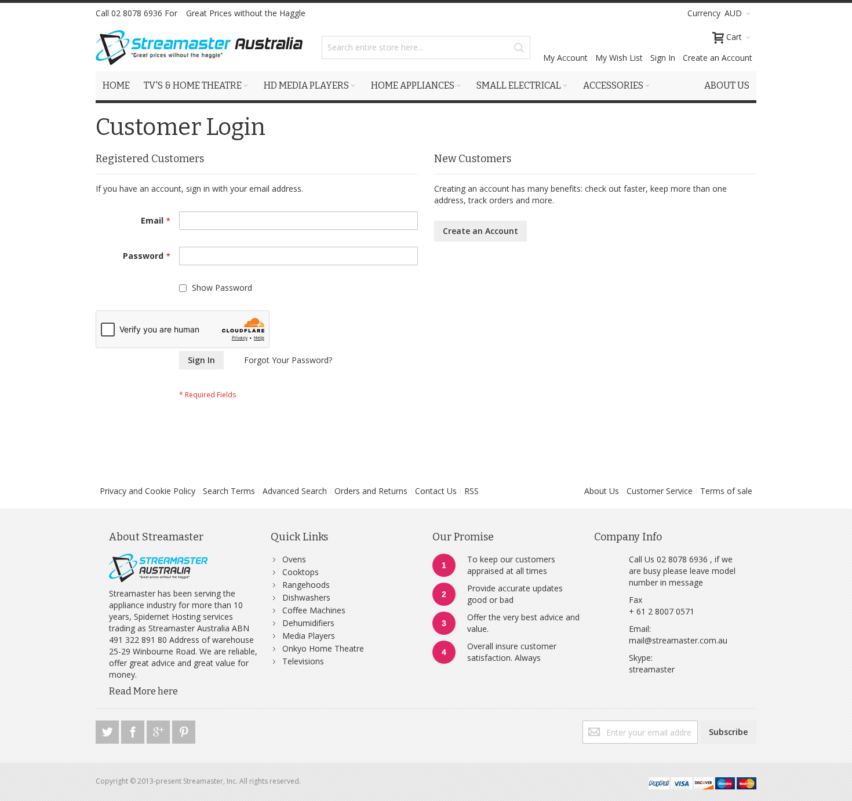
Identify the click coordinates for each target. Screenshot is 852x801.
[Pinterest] (183, 730)
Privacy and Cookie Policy (147, 490)
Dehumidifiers (308, 622)
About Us (601, 490)
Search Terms (229, 490)
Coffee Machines (313, 610)
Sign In (662, 57)
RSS (471, 490)
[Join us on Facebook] (134, 730)
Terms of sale (726, 490)
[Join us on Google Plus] (159, 730)
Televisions (303, 661)
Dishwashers (306, 597)
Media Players (308, 635)
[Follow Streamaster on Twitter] (108, 730)
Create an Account (717, 57)
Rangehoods (306, 584)
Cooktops (300, 571)
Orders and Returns (370, 490)
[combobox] (426, 47)
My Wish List (619, 57)
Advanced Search (295, 490)
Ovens (294, 559)
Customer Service (660, 490)
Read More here (143, 691)
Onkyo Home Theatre (323, 648)
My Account (565, 57)
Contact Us (436, 490)
